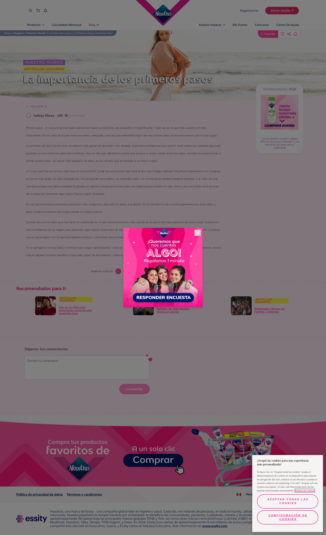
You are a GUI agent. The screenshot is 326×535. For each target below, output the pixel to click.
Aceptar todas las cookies (288, 501)
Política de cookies (304, 490)
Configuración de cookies (288, 517)
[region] (287, 493)
